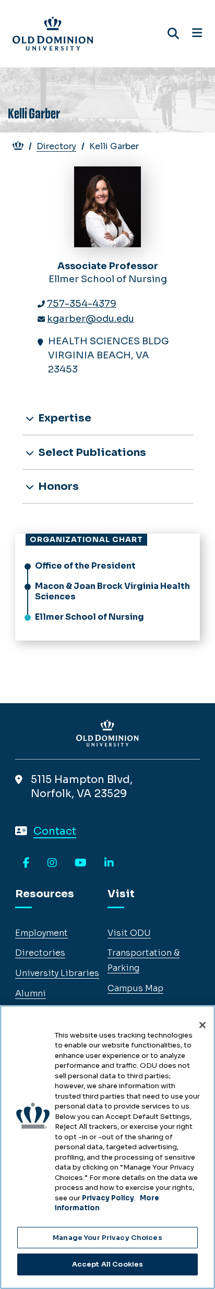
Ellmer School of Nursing (89, 616)
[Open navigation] (197, 33)
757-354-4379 (81, 303)
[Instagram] (52, 863)
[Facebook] (26, 863)
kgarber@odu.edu (90, 318)
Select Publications (91, 452)
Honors (57, 486)
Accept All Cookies (107, 1264)
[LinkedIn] (109, 863)
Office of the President (85, 565)
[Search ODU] (173, 34)
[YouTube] (81, 863)
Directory (56, 146)
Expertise (63, 418)
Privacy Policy (108, 1198)
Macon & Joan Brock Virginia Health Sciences (112, 592)
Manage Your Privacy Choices (107, 1237)
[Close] (202, 1025)
